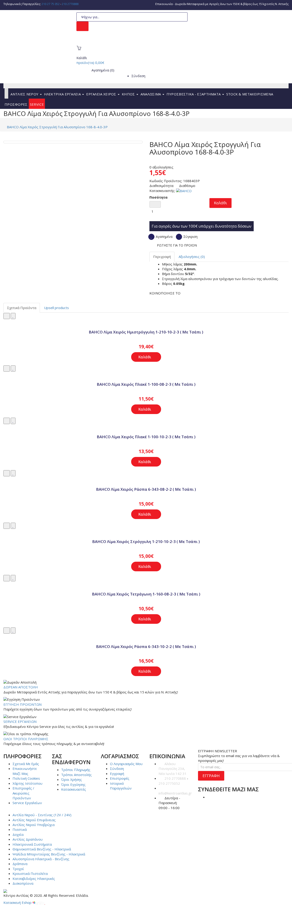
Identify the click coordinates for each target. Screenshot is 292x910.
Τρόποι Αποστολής (76, 774)
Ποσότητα (158, 197)
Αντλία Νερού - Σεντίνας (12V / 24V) (42, 815)
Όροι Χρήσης (71, 779)
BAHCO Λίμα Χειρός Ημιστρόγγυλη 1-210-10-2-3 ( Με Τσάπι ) (146, 332)
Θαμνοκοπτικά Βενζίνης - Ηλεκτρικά (42, 849)
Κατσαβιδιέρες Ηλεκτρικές (34, 878)
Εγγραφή (117, 773)
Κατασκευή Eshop (17, 902)
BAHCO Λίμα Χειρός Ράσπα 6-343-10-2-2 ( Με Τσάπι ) (146, 646)
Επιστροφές (119, 778)
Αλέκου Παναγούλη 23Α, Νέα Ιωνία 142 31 (173, 768)
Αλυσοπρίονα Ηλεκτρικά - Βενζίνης (41, 859)
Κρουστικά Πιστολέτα (30, 873)
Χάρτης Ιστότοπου (27, 783)
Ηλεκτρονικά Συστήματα (32, 844)
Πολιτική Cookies (26, 778)
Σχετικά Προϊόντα (21, 307)
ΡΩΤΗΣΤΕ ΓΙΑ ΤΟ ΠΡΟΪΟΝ (177, 245)
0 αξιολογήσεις (161, 167)
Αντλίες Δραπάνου (28, 839)
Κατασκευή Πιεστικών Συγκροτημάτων (112, 41)
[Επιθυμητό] (13, 316)
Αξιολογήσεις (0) (192, 256)
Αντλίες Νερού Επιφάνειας (34, 820)
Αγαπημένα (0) (102, 70)
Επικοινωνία (164, 4)
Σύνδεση (138, 75)
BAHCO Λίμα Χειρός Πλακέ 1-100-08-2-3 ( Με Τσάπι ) (146, 384)
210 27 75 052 (51, 4)
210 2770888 (70, 4)
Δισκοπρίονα (23, 883)
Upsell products (56, 307)
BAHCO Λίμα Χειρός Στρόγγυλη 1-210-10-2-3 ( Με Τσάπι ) (146, 541)
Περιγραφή (162, 256)
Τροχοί (18, 868)
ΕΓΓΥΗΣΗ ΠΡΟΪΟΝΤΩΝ (22, 704)
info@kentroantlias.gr (175, 793)
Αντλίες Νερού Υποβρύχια (34, 824)
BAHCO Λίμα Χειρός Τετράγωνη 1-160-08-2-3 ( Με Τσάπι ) (146, 594)
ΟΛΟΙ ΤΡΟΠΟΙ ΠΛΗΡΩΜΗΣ (25, 739)
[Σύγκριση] (6, 316)
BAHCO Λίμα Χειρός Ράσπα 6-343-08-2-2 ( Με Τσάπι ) (146, 489)
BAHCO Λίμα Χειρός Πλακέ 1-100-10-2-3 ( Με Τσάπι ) (146, 436)
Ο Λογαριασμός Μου (126, 763)
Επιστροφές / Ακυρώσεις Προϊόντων (23, 793)
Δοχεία (18, 834)
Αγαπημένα (163, 236)
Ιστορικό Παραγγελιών (121, 785)
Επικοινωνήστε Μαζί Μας (25, 771)
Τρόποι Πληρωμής (75, 769)
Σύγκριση (190, 236)
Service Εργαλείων (27, 802)
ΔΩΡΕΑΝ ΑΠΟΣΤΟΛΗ (20, 687)
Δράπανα (20, 863)
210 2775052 (169, 783)
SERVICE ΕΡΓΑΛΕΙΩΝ (19, 721)
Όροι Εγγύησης (73, 784)
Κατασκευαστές (73, 789)
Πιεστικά (20, 829)
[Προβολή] (146, 321)
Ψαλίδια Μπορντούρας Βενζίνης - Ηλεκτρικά (49, 854)
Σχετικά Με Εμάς (26, 763)
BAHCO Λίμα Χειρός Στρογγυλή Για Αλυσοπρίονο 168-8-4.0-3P (57, 127)
